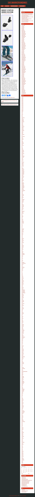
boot (22, 147)
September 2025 (24, 36)
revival (22, 355)
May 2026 (23, 28)
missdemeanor (23, 292)
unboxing (23, 436)
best (22, 140)
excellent (23, 206)
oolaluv (22, 312)
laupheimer (23, 267)
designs (23, 179)
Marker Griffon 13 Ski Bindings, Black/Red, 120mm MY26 (10, 104)
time (22, 422)
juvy (22, 259)
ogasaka (23, 308)
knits (22, 265)
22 (21, 471)
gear (22, 235)
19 (28, 470)
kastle (22, 260)
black (22, 144)
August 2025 (23, 37)
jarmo (22, 256)
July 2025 (23, 38)
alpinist (22, 125)
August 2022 (23, 72)
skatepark (23, 381)
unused (22, 438)
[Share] (8, 95)
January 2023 (23, 67)
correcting (23, 176)
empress (23, 200)
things (22, 417)
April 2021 (23, 88)
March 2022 (23, 77)
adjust (22, 118)
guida (22, 241)
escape (22, 204)
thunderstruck (23, 421)
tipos (22, 423)
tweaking (23, 432)
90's (22, 115)
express (23, 208)
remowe (23, 350)
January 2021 (23, 91)
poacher (23, 326)
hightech (23, 245)
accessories (23, 117)
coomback (23, 173)
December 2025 (24, 33)
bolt (22, 146)
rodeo (22, 361)
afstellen (23, 120)
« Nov (22, 473)
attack (22, 133)
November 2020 (24, 93)
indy (22, 250)
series (22, 373)
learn (22, 269)
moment (23, 295)
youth (13, 97)
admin (10, 13)
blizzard (23, 145)
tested (22, 415)
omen (22, 309)
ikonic (22, 248)
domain (22, 188)
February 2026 (23, 31)
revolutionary (23, 356)
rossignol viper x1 (24, 478)
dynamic (23, 194)
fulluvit (22, 233)
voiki (22, 446)
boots (22, 148)
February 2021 (23, 90)
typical (22, 434)
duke (22, 192)
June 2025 (23, 39)
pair (22, 315)
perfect (22, 318)
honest (22, 247)
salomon (23, 367)
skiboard (23, 383)
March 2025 (23, 42)
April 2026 (23, 29)
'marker (9, 97)
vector (22, 443)
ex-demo (23, 205)
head (22, 244)
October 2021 (23, 82)
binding (22, 142)
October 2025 (23, 35)
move (22, 302)
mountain (23, 300)
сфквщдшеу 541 (24, 477)
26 (28, 471)
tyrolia (22, 435)
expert (22, 207)
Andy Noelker (24, 495)
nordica (22, 307)
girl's (22, 236)
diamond (23, 182)
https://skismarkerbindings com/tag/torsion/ (27, 480)
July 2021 (23, 85)
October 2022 (23, 70)
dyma (22, 193)
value (22, 441)
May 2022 (23, 75)
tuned (22, 431)
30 (23, 472)
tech (22, 409)
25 (26, 471)
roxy (22, 364)
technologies (23, 411)
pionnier (23, 325)
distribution (23, 186)
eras (22, 203)
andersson (23, 126)
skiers (22, 384)
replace (22, 352)
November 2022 (24, 69)
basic (22, 137)
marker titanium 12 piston (25, 479)
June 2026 (23, 27)
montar (22, 296)
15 (21, 470)
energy (22, 202)
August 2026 (23, 25)
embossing (23, 199)
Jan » (28, 473)
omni (22, 310)
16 (23, 470)
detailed (23, 180)
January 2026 (23, 32)
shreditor (23, 376)
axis (22, 135)
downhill (23, 189)
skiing (22, 385)
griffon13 (23, 240)
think (22, 418)
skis (22, 386)
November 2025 (24, 34)
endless (23, 201)
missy (22, 293)
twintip (22, 433)
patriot (22, 316)
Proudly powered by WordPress (13, 495)
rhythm (22, 357)
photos (22, 322)
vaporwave (23, 442)
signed (22, 378)
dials (22, 181)
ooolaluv (23, 313)
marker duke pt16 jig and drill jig (26, 481)
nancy (22, 304)
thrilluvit (23, 420)
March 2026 (23, 30)
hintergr (23, 246)
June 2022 (23, 74)
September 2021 (24, 83)
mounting (23, 301)
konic (22, 266)
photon (22, 321)
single (22, 380)
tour (22, 426)
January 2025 (23, 44)
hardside (23, 242)
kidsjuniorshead (24, 263)
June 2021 (23, 86)
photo (22, 320)
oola (22, 311)
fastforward (23, 211)
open (22, 314)
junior (22, 258)
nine (22, 306)
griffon (22, 239)
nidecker (23, 305)
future (22, 234)
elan (22, 198)
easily (22, 196)
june (22, 257)
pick (22, 323)
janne (22, 255)
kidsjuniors (23, 262)
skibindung (23, 382)
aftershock (23, 121)
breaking (23, 150)
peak (22, 317)
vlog (22, 445)
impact (22, 249)
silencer (23, 379)
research (23, 353)
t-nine (22, 408)
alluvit (22, 122)
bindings (12, 97)
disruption (23, 185)
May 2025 (23, 40)
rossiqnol (23, 363)
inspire (22, 251)
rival (22, 360)
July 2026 (23, 26)
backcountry (23, 136)
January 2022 (23, 79)
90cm (22, 116)
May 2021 (23, 87)
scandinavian (23, 368)
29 (21, 472)
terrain (22, 413)
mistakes (23, 294)
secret (22, 370)
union (22, 437)
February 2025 (23, 43)
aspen (22, 131)
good (22, 237)
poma (22, 327)
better (22, 141)
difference (23, 183)
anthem (22, 127)
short (22, 375)
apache (22, 128)
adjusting (23, 119)
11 (26, 469)
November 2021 (24, 81)
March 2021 (23, 89)
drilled (22, 191)
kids (22, 261)
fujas (22, 232)
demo (22, 178)
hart (22, 243)
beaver (22, 138)
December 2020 (24, 92)
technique (23, 410)
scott (22, 369)
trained (22, 428)
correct (22, 175)
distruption (23, 187)
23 (23, 471)
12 (28, 469)
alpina (22, 123)
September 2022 (24, 71)
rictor (22, 359)
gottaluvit (23, 238)
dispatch (23, 184)
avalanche (23, 134)
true (22, 430)
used (22, 439)
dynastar (23, 195)
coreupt (22, 174)
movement (23, 303)
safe (22, 365)
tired (22, 424)
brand (22, 149)
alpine (22, 124)
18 (26, 470)
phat (22, 319)
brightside (23, 151)
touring (22, 427)
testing (22, 416)
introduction (23, 254)
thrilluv (22, 419)
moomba (23, 297)
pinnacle (23, 324)
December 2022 (24, 68)
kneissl (22, 264)
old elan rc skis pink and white (25, 482)
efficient (23, 197)
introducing (23, 253)
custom (22, 177)
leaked (22, 268)
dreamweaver (23, 190)
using (22, 440)
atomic (22, 132)
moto (22, 298)
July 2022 (23, 73)
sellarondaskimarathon (24, 371)
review (22, 354)
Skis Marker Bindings (17, 2)
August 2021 (23, 84)
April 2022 (23, 76)
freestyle (23, 231)
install (22, 252)
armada (23, 129)
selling (22, 372)
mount (22, 299)
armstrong (23, 130)
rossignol (23, 362)
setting (22, 374)
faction (22, 209)
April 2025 (23, 41)
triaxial (22, 429)
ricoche (22, 358)
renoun (22, 351)
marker (5, 97)
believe (22, 139)
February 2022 (23, 78)
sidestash (23, 377)
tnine (22, 425)
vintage (22, 444)
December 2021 (24, 80)
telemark (23, 412)
